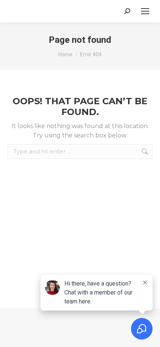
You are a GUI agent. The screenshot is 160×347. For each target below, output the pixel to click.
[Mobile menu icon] (145, 11)
